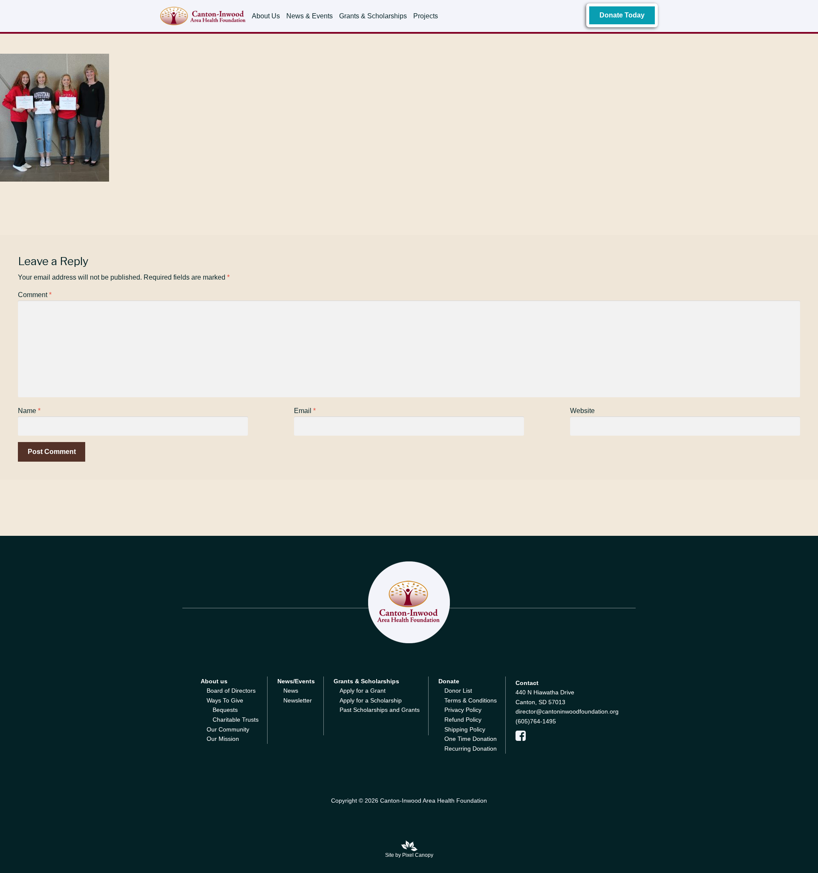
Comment (35, 294)
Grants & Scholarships (373, 16)
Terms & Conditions (470, 700)
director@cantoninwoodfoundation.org (567, 711)
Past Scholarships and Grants (380, 709)
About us (214, 681)
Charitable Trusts (236, 719)
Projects (425, 16)
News (290, 690)
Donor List (458, 690)
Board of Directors (231, 690)
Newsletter (297, 700)
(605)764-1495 (536, 721)
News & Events (309, 16)
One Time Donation (470, 738)
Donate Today (622, 15)
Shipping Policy (464, 729)
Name (29, 410)
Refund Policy (462, 719)
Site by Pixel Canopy (409, 855)
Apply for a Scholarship (371, 700)
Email (305, 410)
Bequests (225, 709)
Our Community (228, 729)
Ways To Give (225, 700)
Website (582, 410)
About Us (266, 16)
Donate (448, 681)
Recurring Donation (470, 748)
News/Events (296, 681)
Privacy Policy (462, 709)
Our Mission (223, 738)
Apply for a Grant (363, 690)
